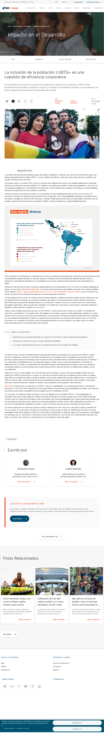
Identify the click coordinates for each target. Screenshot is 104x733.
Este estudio (9, 386)
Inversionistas (98, 8)
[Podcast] (32, 686)
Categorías (39, 59)
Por (56, 99)
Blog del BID (91, 59)
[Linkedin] (11, 686)
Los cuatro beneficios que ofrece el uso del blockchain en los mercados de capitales (45, 345)
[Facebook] (4, 686)
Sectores (58, 8)
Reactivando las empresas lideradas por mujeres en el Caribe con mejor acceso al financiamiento (50, 337)
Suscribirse (17, 519)
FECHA (93, 99)
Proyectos (42, 8)
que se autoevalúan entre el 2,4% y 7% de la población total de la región (52, 292)
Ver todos (7, 634)
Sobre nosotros (31, 8)
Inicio (9, 26)
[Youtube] (25, 686)
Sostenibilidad (86, 8)
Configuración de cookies (23, 728)
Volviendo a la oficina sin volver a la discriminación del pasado (36, 341)
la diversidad (11, 439)
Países (51, 8)
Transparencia (78, 2)
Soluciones (67, 8)
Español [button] (64, 2)
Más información (24, 482)
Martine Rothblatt (32, 289)
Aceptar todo (77, 729)
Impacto (76, 8)
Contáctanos (57, 666)
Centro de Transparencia (61, 663)
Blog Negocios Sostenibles (22, 26)
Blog (2, 663)
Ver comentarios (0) (50, 537)
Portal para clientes (93, 2)
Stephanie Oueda (59, 102)
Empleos (56, 670)
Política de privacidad (9, 728)
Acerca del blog (65, 59)
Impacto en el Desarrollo (42, 26)
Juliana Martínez (74, 102)
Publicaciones (5, 670)
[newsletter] (39, 686)
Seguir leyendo (24, 619)
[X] (18, 686)
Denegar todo (77, 723)
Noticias (3, 666)
